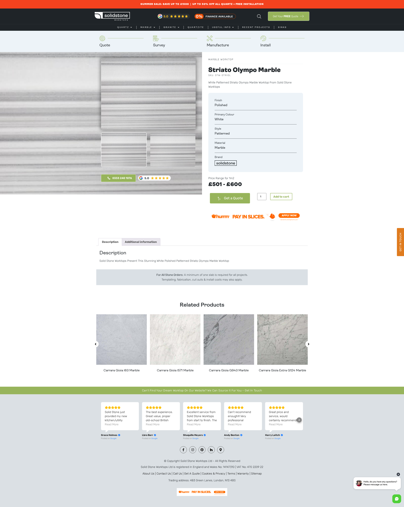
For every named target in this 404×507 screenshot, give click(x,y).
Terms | (232, 473)
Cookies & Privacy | (214, 473)
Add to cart (281, 196)
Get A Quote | (193, 473)
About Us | (150, 473)
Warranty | (244, 473)
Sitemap (256, 473)
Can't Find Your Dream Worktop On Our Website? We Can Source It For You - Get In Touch (202, 390)
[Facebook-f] (183, 449)
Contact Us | (165, 473)
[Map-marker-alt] (220, 449)
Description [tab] (110, 242)
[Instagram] (192, 449)
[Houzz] (211, 449)
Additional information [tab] (141, 242)
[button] (95, 344)
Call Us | (178, 473)
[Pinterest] (202, 449)
